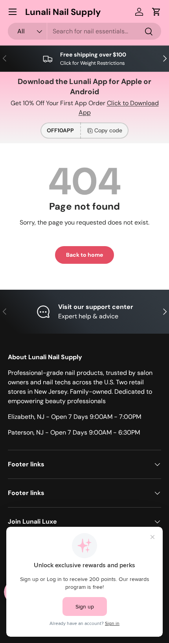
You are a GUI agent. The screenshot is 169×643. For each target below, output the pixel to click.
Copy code (108, 130)
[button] (156, 11)
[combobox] (84, 31)
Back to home (84, 254)
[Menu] (12, 11)
